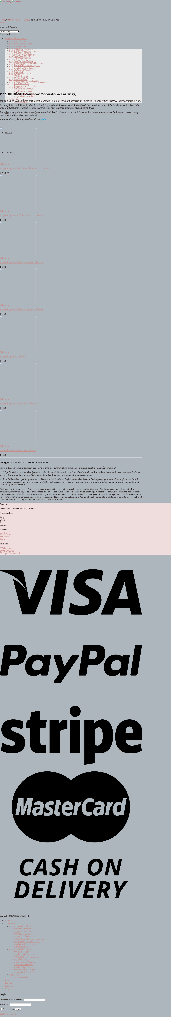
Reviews (8, 983)
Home (2, 19)
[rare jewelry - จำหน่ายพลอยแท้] (11, 1)
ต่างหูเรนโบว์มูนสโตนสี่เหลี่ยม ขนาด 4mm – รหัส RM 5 (21, 262)
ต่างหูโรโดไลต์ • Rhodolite (19, 66)
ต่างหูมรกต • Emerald (17, 41)
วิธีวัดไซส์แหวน (6, 548)
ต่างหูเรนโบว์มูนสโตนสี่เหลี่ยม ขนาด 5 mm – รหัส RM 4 (21, 309)
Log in (18, 1009)
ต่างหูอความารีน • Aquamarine (21, 48)
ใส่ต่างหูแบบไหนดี (7, 550)
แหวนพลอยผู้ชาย (16, 87)
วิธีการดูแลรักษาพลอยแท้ (10, 553)
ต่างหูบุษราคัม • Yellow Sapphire (22, 54)
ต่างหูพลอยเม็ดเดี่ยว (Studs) (20, 926)
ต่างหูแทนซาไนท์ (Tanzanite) (21, 61)
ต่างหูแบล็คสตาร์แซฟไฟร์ (24, 972)
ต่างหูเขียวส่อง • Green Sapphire (22, 69)
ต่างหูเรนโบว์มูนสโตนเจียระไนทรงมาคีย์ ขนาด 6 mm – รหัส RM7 (25, 168)
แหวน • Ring (14, 99)
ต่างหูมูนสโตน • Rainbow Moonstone (29, 63)
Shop (7, 980)
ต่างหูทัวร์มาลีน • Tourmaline (25, 86)
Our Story (9, 985)
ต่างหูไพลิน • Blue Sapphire (20, 56)
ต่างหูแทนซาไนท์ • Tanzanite (25, 969)
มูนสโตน (43, 119)
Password (4, 1004)
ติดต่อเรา (3, 539)
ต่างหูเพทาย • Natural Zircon (20, 43)
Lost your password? (8, 1013)
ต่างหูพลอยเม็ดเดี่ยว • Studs (18, 19)
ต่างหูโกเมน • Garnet (17, 46)
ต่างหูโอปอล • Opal (16, 59)
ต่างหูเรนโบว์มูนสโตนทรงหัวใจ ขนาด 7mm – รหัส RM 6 (22, 215)
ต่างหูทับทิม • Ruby (21, 83)
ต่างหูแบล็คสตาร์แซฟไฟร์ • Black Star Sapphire (28, 82)
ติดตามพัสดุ (4, 536)
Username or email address (11, 999)
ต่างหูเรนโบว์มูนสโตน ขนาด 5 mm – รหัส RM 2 (18, 403)
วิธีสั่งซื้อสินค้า (5, 534)
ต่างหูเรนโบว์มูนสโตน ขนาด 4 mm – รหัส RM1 (18, 450)
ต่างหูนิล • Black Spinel (18, 79)
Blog (7, 172)
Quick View (4, 164)
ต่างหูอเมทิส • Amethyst (24, 88)
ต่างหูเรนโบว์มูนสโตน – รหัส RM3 (13, 356)
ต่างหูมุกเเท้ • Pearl (16, 64)
